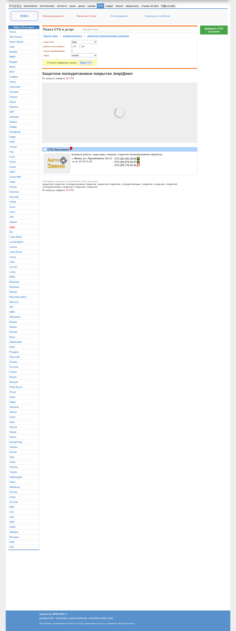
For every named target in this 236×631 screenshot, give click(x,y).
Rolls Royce (16, 387)
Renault (14, 382)
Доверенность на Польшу (157, 16)
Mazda (13, 291)
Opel (12, 347)
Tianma (14, 467)
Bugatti (13, 61)
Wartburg (15, 487)
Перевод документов (53, 16)
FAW (12, 141)
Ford (12, 156)
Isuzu (12, 206)
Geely (13, 166)
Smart (13, 437)
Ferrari (13, 146)
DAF (12, 111)
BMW (12, 56)
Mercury (14, 301)
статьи (110, 618)
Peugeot (14, 352)
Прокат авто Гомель (86, 16)
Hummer (14, 191)
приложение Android (97, 618)
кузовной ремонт (72, 35)
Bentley (14, 51)
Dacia (13, 101)
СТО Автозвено (58, 149)
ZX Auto (14, 502)
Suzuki (13, 452)
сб (75, 46)
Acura (13, 31)
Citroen (13, 96)
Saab (12, 397)
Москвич (14, 537)
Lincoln (13, 266)
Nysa (12, 337)
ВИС (12, 507)
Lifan (12, 261)
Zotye (13, 497)
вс (83, 46)
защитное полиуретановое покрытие (108, 35)
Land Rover (16, 251)
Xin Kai (13, 492)
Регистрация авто (119, 16)
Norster (14, 332)
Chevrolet (15, 86)
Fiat (12, 151)
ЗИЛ (12, 522)
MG (11, 306)
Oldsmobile (16, 342)
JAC (12, 216)
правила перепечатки (78, 618)
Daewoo (14, 106)
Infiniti (13, 201)
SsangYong (16, 442)
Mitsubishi (15, 317)
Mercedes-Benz (18, 296)
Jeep (12, 226)
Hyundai (14, 196)
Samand (14, 407)
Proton (13, 372)
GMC (12, 171)
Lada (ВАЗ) (16, 236)
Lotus (13, 271)
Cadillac (14, 76)
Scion (13, 417)
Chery (13, 81)
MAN (12, 276)
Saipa (13, 402)
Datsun (13, 121)
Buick (12, 66)
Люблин (14, 532)
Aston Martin (16, 41)
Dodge (13, 126)
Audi (12, 46)
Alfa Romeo (16, 36)
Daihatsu (14, 116)
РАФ (12, 542)
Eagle (13, 136)
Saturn (13, 412)
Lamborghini (16, 241)
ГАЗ (12, 512)
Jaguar (13, 221)
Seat (12, 422)
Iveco (12, 211)
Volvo (12, 482)
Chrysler (14, 91)
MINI (12, 311)
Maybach (15, 286)
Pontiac (14, 362)
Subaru (13, 447)
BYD (12, 71)
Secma (13, 427)
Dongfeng (15, 131)
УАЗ (12, 547)
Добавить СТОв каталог (214, 30)
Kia (11, 231)
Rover (13, 392)
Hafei (12, 181)
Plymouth (15, 357)
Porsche (14, 367)
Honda (13, 186)
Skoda (13, 432)
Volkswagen (16, 477)
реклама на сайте (46, 618)
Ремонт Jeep (51, 35)
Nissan (13, 327)
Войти (24, 15)
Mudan (13, 322)
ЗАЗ (12, 517)
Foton (13, 161)
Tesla (12, 462)
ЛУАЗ (12, 527)
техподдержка (61, 618)
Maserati (14, 281)
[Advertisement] (214, 484)
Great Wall (15, 176)
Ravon (13, 377)
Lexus (13, 256)
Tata (12, 457)
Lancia (13, 246)
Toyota (13, 472)
